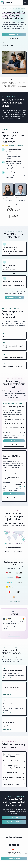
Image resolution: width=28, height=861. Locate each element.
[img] (8, 532)
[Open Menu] (25, 2)
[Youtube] (18, 845)
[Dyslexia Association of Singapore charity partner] (9, 572)
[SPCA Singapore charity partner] (18, 592)
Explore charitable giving (13, 601)
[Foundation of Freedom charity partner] (18, 572)
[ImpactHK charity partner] (18, 577)
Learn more (6, 678)
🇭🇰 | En (14, 849)
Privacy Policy (10, 841)
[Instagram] (13, 845)
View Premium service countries (13, 551)
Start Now (14, 441)
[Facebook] (10, 845)
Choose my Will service (14, 858)
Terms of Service (17, 841)
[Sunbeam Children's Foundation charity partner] (14, 597)
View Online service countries (13, 547)
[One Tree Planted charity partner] (18, 582)
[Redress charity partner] (18, 587)
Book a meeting (14, 494)
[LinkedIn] (15, 845)
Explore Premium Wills (13, 498)
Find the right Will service (14, 297)
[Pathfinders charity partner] (9, 587)
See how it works (14, 38)
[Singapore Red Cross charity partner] (9, 592)
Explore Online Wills (13, 445)
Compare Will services (14, 34)
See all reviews (13, 635)
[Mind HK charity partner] (9, 582)
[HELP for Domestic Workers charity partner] (9, 577)
